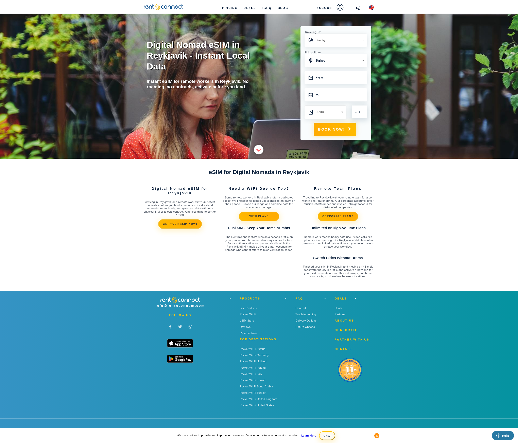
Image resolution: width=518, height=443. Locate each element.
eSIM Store (247, 320)
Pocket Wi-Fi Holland (253, 361)
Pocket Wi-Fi (248, 314)
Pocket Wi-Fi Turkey (252, 392)
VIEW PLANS (259, 216)
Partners (340, 314)
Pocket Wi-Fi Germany (254, 355)
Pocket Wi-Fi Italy (251, 373)
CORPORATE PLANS (337, 216)
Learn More (308, 435)
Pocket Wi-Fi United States (257, 405)
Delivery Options (305, 320)
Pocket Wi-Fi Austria (252, 348)
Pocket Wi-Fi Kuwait (252, 380)
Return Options (305, 326)
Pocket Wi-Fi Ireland (253, 367)
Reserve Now (248, 333)
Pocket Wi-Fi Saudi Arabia (256, 386)
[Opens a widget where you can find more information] (503, 436)
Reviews (245, 326)
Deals (338, 308)
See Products (248, 308)
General (300, 308)
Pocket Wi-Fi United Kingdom (258, 399)
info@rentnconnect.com (180, 305)
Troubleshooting (305, 314)
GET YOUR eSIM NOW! (180, 224)
